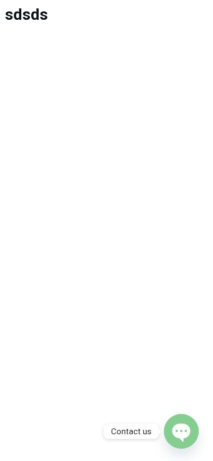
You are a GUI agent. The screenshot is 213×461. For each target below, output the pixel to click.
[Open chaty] (181, 431)
